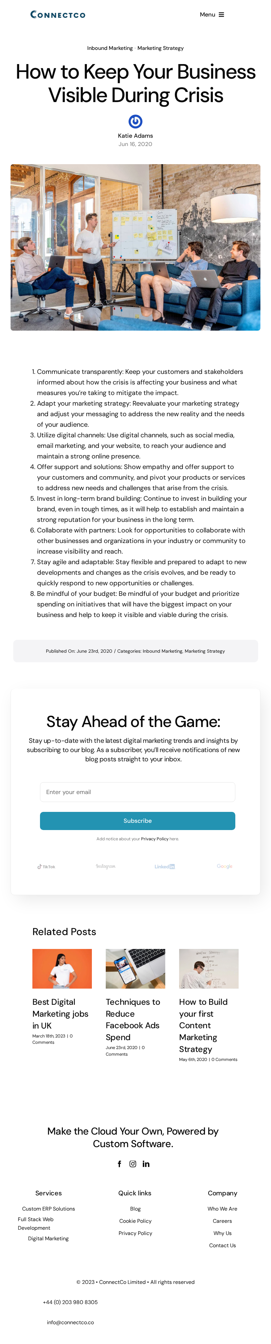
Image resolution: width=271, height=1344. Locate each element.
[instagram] (133, 1164)
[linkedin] (146, 1164)
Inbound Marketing (110, 48)
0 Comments (225, 1059)
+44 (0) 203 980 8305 (70, 1302)
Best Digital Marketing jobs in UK (60, 1014)
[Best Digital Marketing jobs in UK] (62, 969)
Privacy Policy (155, 839)
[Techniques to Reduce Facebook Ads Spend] (135, 969)
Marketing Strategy (160, 48)
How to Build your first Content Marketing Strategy (203, 1026)
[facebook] (119, 1164)
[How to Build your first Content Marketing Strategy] (209, 969)
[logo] (58, 12)
